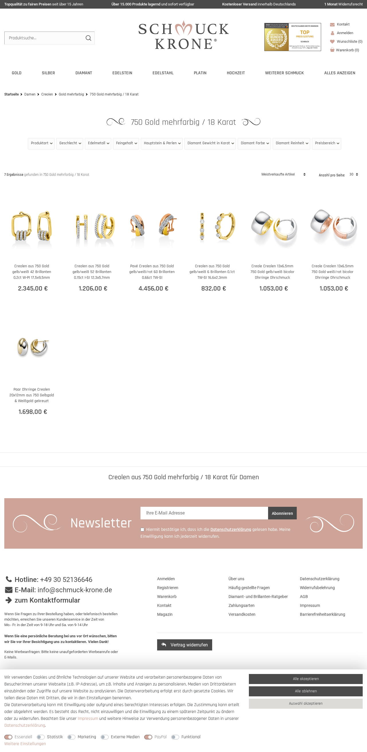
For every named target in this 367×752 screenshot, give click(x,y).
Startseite (11, 94)
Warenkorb (347, 50)
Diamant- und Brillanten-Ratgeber (258, 596)
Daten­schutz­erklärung (24, 725)
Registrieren (167, 587)
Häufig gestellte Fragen (249, 587)
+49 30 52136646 (66, 580)
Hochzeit (236, 73)
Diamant (83, 73)
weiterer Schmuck (284, 73)
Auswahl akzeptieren (306, 703)
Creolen (47, 94)
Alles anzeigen (339, 73)
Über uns (236, 578)
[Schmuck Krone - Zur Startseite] (183, 34)
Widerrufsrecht (343, 4)
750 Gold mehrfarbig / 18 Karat (184, 122)
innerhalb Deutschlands (259, 4)
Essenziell (23, 737)
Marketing (87, 737)
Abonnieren (282, 513)
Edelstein (122, 73)
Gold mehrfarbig (71, 94)
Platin (200, 73)
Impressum (310, 605)
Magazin (165, 614)
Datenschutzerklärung (319, 578)
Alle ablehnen (306, 691)
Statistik (55, 737)
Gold (17, 73)
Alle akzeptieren (306, 678)
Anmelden (166, 578)
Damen (30, 94)
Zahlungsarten (242, 605)
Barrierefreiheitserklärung (322, 614)
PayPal (161, 737)
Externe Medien (125, 737)
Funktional (190, 737)
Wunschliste (349, 41)
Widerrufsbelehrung (317, 587)
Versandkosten (242, 614)
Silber (48, 73)
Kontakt (343, 24)
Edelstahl (163, 73)
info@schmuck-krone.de (75, 590)
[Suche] (88, 38)
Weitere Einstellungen (25, 744)
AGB (304, 596)
